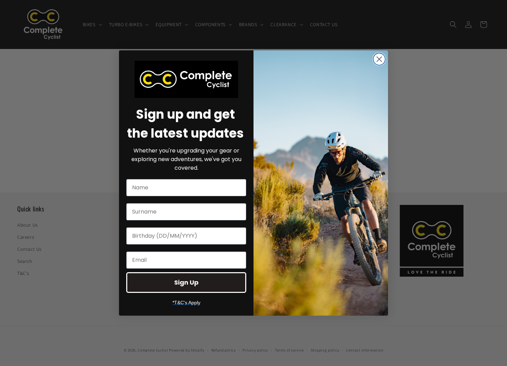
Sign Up (186, 282)
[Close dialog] (379, 59)
